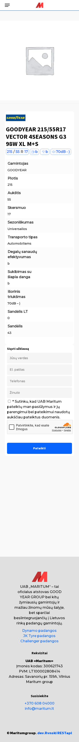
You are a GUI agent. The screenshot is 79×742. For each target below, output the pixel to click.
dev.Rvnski (47, 732)
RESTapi (64, 732)
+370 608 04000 (39, 703)
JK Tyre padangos (39, 636)
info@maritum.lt (39, 709)
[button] (7, 5)
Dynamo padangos (39, 631)
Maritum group (39, 682)
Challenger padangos (39, 641)
